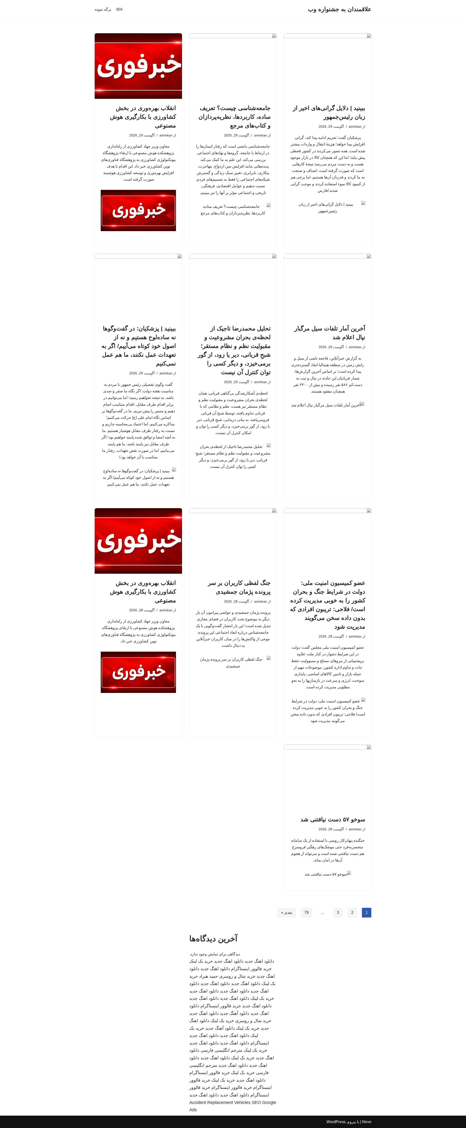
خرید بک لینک (201, 961)
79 (306, 912)
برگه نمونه (103, 9)
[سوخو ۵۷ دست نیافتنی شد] (327, 777)
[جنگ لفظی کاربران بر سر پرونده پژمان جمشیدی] (233, 541)
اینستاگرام (259, 1043)
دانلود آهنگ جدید (234, 1013)
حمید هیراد (208, 976)
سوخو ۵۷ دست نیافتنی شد (332, 819)
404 (119, 9)
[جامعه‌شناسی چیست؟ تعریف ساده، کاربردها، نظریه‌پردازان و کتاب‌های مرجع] (233, 66)
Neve (366, 1122)
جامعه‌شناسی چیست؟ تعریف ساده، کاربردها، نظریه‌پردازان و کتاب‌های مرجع (235, 117)
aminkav (355, 126)
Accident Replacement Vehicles (219, 1102)
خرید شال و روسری (237, 976)
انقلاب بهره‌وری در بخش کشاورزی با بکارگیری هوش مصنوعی (143, 117)
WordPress (336, 1122)
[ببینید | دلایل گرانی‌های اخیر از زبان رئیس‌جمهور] (327, 66)
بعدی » (286, 912)
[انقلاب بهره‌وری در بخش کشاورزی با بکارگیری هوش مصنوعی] (138, 66)
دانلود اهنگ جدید (259, 961)
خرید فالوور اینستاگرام (251, 968)
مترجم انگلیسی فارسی (221, 1050)
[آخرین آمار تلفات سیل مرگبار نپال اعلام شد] (327, 286)
